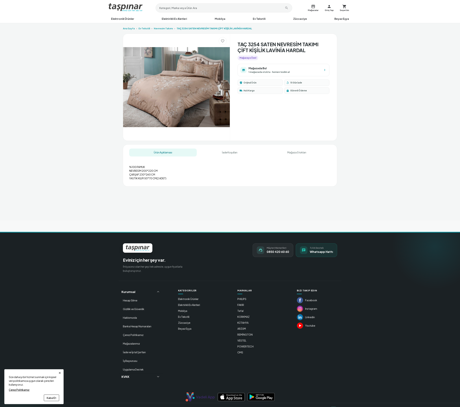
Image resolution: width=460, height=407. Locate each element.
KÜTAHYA (243, 322)
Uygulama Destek (133, 369)
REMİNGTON (245, 334)
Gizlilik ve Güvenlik (133, 309)
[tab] (163, 152)
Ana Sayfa (129, 28)
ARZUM (241, 328)
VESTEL (241, 340)
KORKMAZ (243, 316)
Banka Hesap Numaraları (137, 326)
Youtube (310, 325)
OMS (240, 352)
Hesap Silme (130, 300)
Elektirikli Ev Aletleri (174, 18)
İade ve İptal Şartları (134, 352)
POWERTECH (245, 346)
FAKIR (240, 304)
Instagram (311, 308)
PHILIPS (241, 299)
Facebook (311, 300)
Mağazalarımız (131, 343)
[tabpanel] (230, 168)
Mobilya (220, 18)
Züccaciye (300, 18)
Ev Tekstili (259, 18)
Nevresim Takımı (163, 28)
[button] (141, 292)
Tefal (240, 310)
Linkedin (310, 317)
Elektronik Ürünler (122, 18)
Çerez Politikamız (133, 334)
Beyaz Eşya (341, 18)
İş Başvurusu (130, 360)
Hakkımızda (130, 317)
